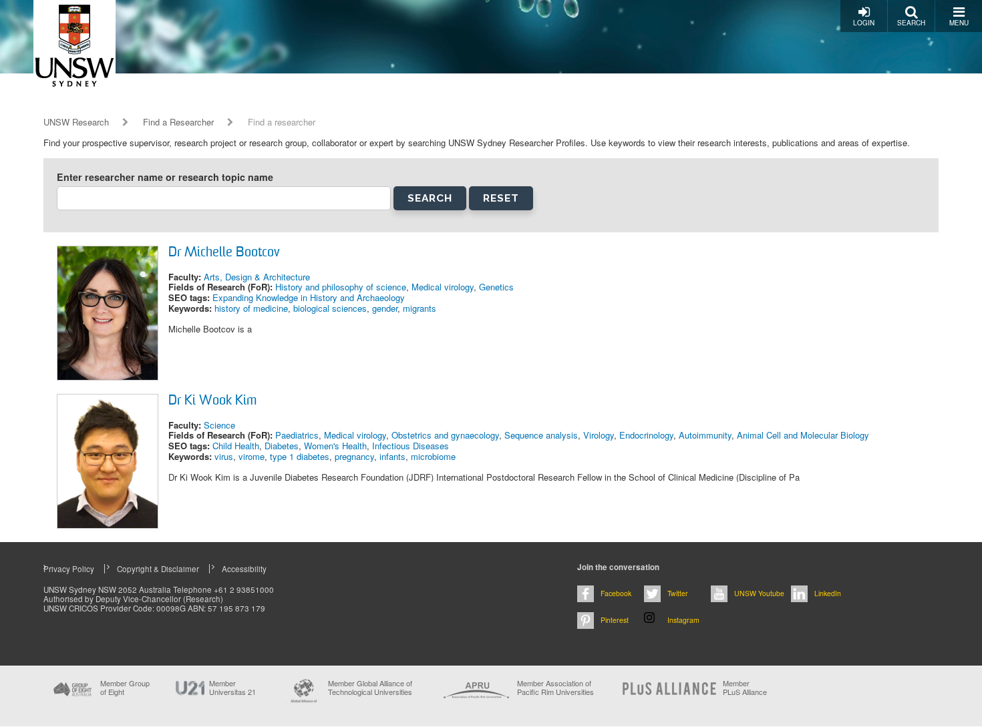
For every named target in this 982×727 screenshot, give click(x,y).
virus (223, 456)
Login (863, 22)
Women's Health (335, 445)
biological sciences (330, 308)
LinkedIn (827, 593)
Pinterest (615, 620)
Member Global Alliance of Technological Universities (370, 688)
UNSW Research (76, 122)
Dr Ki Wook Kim (212, 401)
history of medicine (251, 308)
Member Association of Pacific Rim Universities (555, 688)
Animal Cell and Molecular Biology (803, 435)
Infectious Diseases (410, 445)
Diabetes (282, 445)
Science (219, 425)
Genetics (496, 286)
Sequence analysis (541, 435)
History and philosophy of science (340, 286)
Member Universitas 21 (232, 687)
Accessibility (244, 568)
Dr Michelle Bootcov (224, 253)
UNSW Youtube (759, 593)
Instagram (683, 620)
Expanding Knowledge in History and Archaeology (308, 297)
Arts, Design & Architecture (257, 276)
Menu (959, 22)
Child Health (235, 445)
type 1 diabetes (299, 456)
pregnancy (354, 456)
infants (392, 456)
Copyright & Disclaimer (158, 568)
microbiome (433, 456)
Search (911, 22)
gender (384, 308)
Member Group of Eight (125, 687)
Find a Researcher (178, 122)
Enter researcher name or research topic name (165, 177)
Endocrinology (646, 435)
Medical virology (443, 286)
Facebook (616, 593)
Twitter (677, 593)
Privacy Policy (68, 568)
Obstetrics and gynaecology (445, 435)
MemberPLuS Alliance (745, 687)
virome (251, 456)
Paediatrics (297, 435)
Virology (598, 435)
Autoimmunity (705, 435)
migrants (419, 308)
